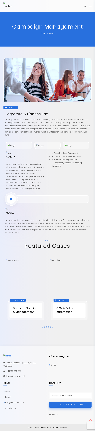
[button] (42, 327)
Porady (8, 397)
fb (50, 414)
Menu (90, 5)
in (57, 414)
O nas (53, 365)
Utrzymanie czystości (14, 402)
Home (43, 33)
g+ (53, 414)
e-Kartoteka (10, 408)
